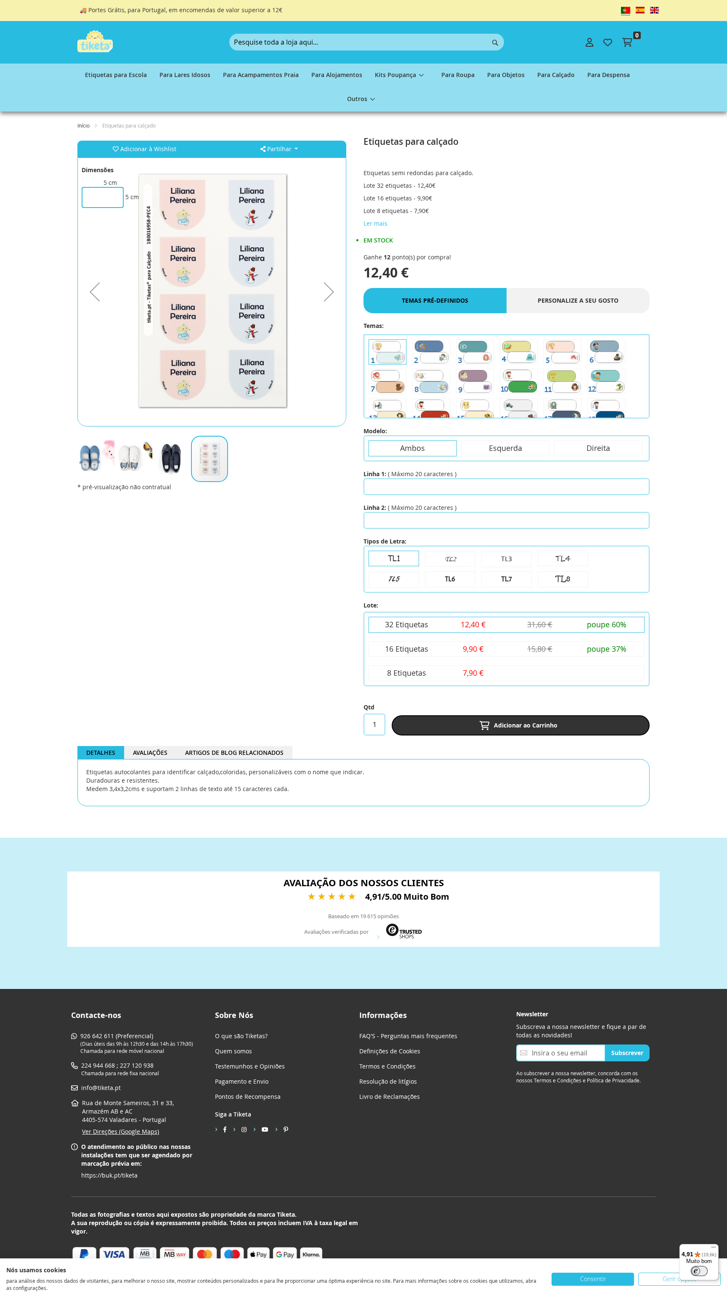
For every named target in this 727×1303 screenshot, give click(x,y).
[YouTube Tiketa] (260, 1129)
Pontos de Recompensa (248, 1096)
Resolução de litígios (388, 1081)
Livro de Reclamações (389, 1096)
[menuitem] (116, 76)
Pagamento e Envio (241, 1081)
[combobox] (366, 42)
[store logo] (95, 41)
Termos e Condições (387, 1066)
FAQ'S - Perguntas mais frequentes (408, 1036)
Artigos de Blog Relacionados (234, 753)
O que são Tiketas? (241, 1036)
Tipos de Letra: (385, 541)
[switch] (699, 1271)
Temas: (374, 326)
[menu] (363, 88)
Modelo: (375, 431)
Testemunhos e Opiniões (250, 1066)
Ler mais (375, 223)
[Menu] (713, 1249)
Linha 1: (375, 474)
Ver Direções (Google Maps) (120, 1131)
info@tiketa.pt (101, 1088)
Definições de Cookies (389, 1051)
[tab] (100, 752)
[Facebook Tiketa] (220, 1129)
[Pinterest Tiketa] (281, 1129)
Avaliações (150, 753)
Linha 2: (375, 508)
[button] (94, 292)
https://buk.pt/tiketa (109, 1175)
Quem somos (233, 1051)
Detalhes (100, 753)
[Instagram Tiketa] (240, 1129)
